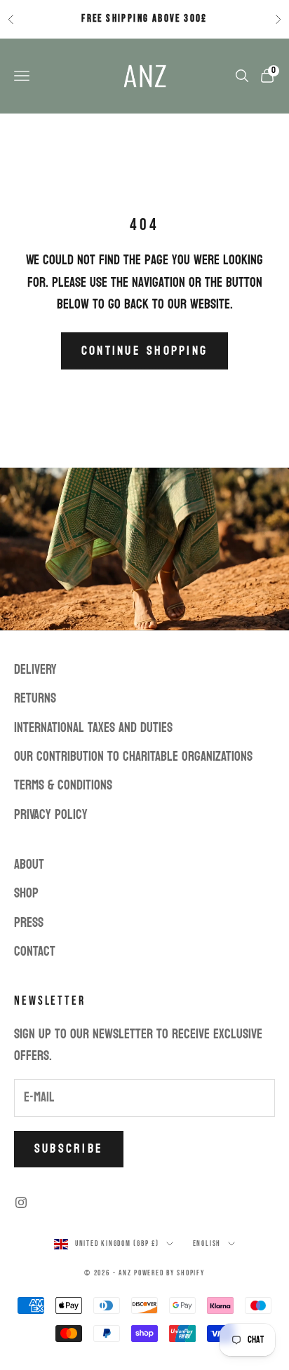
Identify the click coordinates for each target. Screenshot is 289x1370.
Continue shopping (144, 350)
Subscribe (68, 1148)
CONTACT (34, 951)
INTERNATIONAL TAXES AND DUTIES (93, 728)
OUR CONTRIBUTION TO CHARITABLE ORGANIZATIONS (133, 756)
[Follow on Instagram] (21, 1202)
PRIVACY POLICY (51, 815)
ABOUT (29, 864)
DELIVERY (35, 669)
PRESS (28, 923)
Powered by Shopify (169, 1272)
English (207, 1243)
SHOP (26, 893)
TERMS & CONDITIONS (63, 785)
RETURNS (35, 698)
